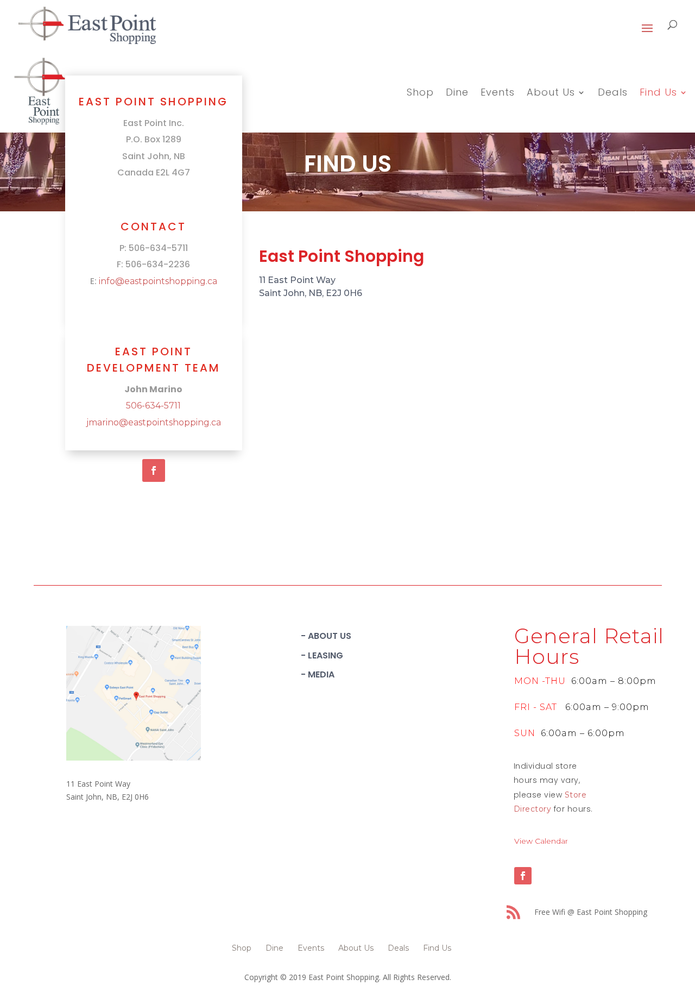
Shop (420, 94)
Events (498, 94)
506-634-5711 (153, 405)
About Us (551, 94)
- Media (317, 674)
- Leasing (322, 655)
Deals (613, 94)
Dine (457, 94)
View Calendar (541, 841)
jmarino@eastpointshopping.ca (153, 422)
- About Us (326, 636)
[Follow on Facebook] (153, 470)
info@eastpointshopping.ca (158, 281)
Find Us (658, 94)
